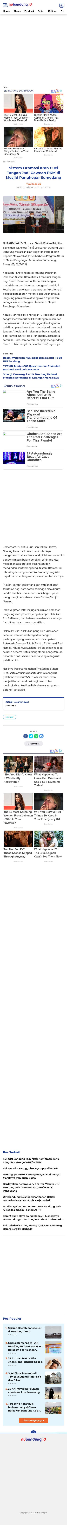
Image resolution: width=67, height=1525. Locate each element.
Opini (41, 11)
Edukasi (29, 11)
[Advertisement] (33, 48)
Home (6, 11)
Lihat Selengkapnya (33, 1420)
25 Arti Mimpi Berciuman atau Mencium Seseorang (24, 1390)
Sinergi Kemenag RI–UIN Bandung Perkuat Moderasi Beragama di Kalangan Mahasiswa (25, 1346)
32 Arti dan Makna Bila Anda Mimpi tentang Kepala (25, 1360)
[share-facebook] (25, 736)
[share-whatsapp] (36, 736)
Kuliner (52, 11)
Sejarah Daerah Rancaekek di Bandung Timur (24, 1329)
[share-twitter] (31, 736)
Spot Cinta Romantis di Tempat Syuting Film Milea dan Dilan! (24, 1377)
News (17, 11)
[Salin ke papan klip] (41, 736)
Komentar (35, 743)
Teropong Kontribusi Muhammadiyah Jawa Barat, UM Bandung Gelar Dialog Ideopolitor (24, 1407)
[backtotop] (33, 1433)
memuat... (12, 705)
